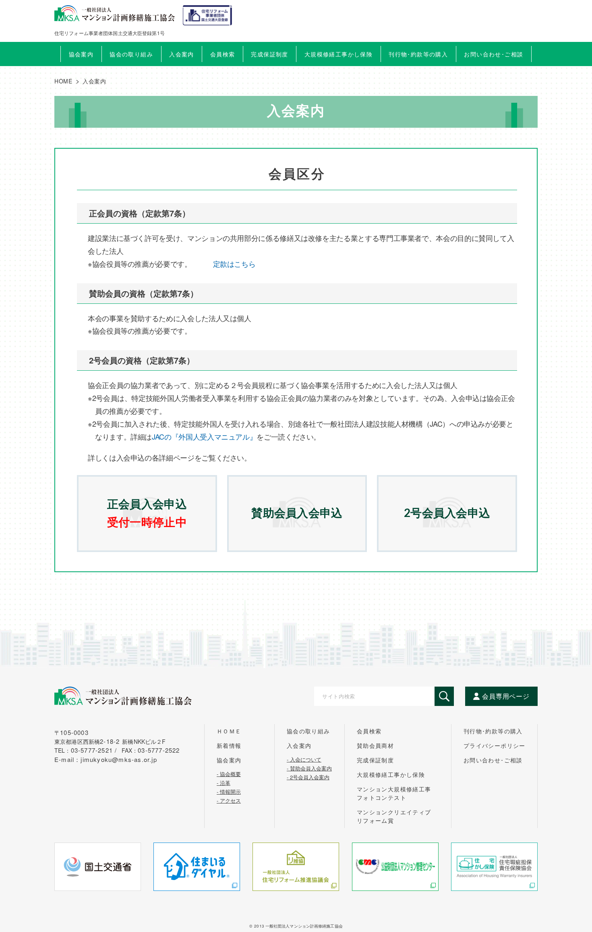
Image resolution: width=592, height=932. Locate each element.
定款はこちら (234, 263)
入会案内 (299, 745)
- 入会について (304, 759)
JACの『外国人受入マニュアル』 (204, 436)
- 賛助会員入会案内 (309, 767)
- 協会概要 (229, 773)
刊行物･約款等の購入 (493, 731)
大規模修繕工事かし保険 (391, 774)
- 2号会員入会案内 (308, 776)
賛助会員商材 (375, 745)
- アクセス (229, 800)
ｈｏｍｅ (229, 731)
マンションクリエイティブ (394, 816)
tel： (86, 750)
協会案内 (229, 760)
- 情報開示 (229, 791)
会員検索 (222, 54)
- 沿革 (223, 782)
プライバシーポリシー (495, 745)
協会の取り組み (308, 731)
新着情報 (229, 745)
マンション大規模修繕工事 (394, 793)
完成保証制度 (375, 760)
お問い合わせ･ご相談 (493, 760)
